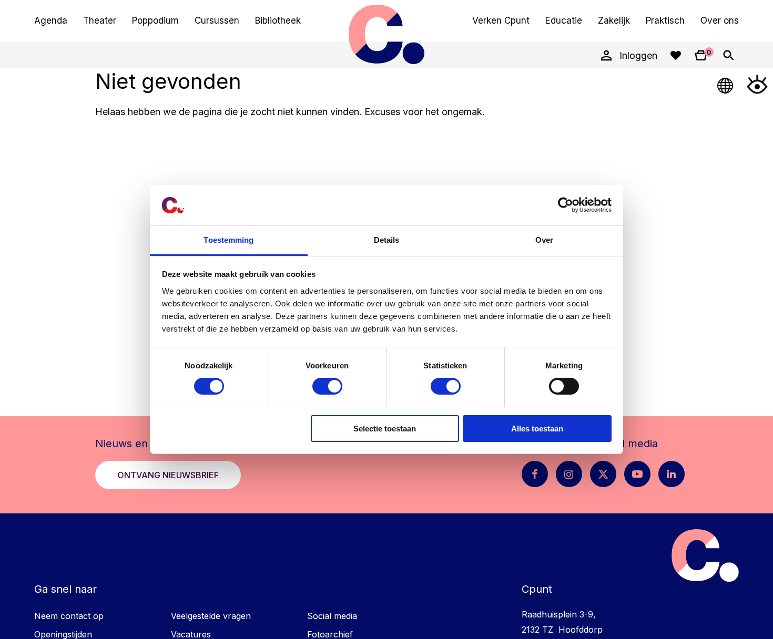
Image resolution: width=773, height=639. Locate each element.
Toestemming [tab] (228, 239)
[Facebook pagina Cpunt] (535, 474)
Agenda (50, 20)
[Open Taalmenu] (725, 84)
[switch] (327, 386)
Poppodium (155, 20)
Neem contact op (69, 616)
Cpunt (386, 34)
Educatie (563, 20)
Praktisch (665, 20)
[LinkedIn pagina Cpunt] (671, 474)
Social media (332, 616)
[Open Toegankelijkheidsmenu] (757, 84)
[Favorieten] (676, 55)
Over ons (719, 20)
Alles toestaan (537, 428)
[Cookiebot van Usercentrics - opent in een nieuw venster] (566, 205)
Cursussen (217, 20)
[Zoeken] (728, 55)
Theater (99, 20)
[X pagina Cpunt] (603, 474)
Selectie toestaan (384, 428)
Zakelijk (614, 20)
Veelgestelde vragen (211, 616)
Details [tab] (387, 239)
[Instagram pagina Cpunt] (569, 474)
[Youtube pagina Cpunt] (637, 474)
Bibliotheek (278, 20)
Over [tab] (544, 239)
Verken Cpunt (501, 20)
